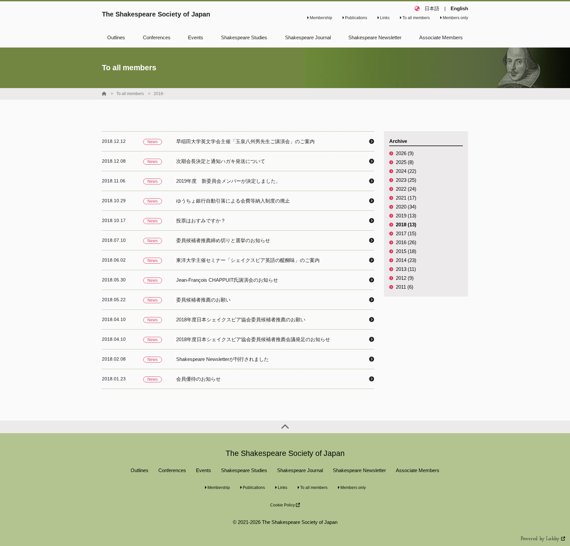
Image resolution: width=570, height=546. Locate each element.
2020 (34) (406, 206)
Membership (320, 18)
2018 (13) (406, 224)
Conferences (172, 470)
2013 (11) (406, 269)
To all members (415, 18)
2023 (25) (406, 180)
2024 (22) (406, 171)
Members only (455, 18)
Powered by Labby (541, 538)
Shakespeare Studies (244, 470)
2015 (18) (406, 251)
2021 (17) (406, 198)
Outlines (139, 470)
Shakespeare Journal (300, 470)
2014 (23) (406, 260)
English (459, 8)
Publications (355, 18)
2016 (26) (406, 242)
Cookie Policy (283, 505)
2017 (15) (406, 233)
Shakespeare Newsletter (359, 470)
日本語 (432, 8)
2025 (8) (405, 162)
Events (203, 470)
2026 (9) (405, 153)
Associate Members (417, 470)
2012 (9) (405, 278)
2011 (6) (404, 287)
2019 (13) (406, 215)
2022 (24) (406, 189)
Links (384, 18)
